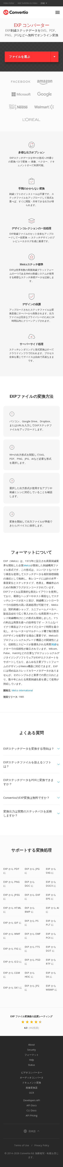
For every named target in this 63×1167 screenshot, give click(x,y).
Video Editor (8, 3)
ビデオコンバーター (31, 1072)
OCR (31, 1092)
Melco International (22, 690)
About (31, 1044)
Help (31, 1059)
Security (31, 1049)
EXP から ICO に (12, 961)
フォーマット (32, 1054)
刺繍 (53, 644)
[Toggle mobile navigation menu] (57, 12)
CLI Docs (31, 1110)
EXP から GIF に (12, 922)
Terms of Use (21, 1145)
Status (31, 1064)
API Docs (32, 1105)
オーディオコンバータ (31, 1077)
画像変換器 (31, 1087)
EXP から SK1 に (12, 987)
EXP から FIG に (12, 948)
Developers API (31, 1100)
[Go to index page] (15, 11)
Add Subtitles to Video (27, 3)
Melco (27, 565)
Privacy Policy (41, 1145)
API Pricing (31, 1115)
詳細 (43, 3)
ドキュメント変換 (31, 1082)
